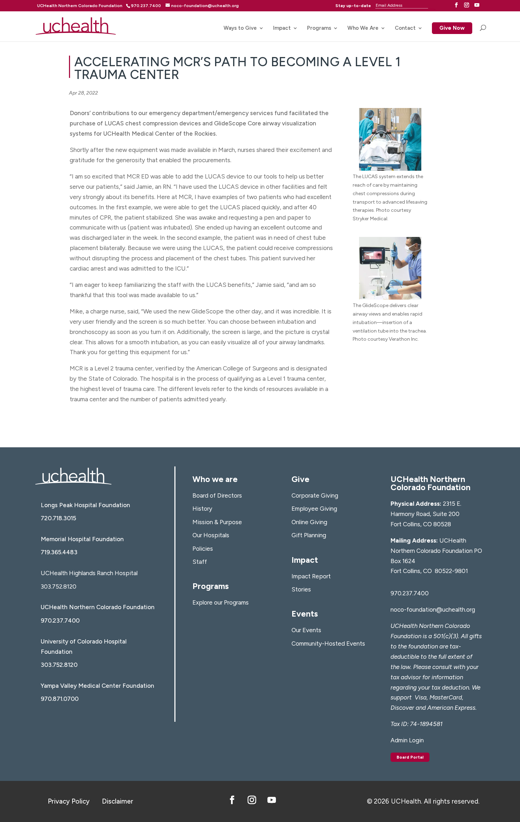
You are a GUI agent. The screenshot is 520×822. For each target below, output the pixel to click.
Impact (282, 28)
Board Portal (410, 757)
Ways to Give (240, 28)
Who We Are (363, 28)
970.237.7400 (60, 620)
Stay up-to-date (353, 6)
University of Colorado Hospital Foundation (84, 646)
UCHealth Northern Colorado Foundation (79, 5)
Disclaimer (117, 801)
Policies (202, 548)
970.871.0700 (60, 698)
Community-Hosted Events (328, 643)
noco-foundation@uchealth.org (433, 609)
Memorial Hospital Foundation (82, 539)
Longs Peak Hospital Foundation (85, 505)
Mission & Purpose (217, 522)
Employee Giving (314, 508)
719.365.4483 (59, 552)
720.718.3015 (58, 518)
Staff (199, 561)
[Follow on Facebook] (232, 800)
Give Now (452, 28)
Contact (405, 28)
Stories (301, 589)
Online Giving (309, 522)
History (202, 508)
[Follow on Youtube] (271, 800)
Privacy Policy (68, 801)
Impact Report (311, 576)
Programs (319, 28)
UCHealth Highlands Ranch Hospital (89, 573)
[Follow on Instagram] (251, 800)
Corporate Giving (314, 495)
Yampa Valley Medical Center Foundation (97, 685)
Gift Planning (308, 535)
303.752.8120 (58, 586)
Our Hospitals (210, 535)
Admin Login (407, 740)
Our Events (306, 630)
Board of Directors (217, 495)
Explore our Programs (220, 602)
